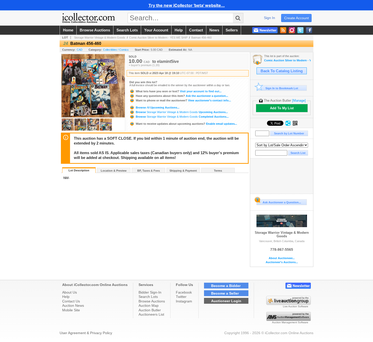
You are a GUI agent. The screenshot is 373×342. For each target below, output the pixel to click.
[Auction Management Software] (288, 320)
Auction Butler (150, 310)
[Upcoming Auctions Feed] (283, 30)
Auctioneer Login (226, 301)
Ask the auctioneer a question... (182, 95)
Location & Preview (114, 170)
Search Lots (148, 297)
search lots (127, 30)
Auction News (73, 305)
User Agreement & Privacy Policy (86, 333)
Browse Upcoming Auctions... (157, 107)
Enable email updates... (186, 123)
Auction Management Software (290, 322)
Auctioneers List (151, 314)
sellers (232, 30)
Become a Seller (225, 293)
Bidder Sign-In (150, 292)
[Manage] (299, 100)
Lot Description (79, 170)
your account (156, 30)
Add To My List (282, 108)
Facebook (184, 292)
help (179, 30)
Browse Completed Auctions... (182, 116)
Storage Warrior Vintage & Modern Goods (99, 37)
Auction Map (149, 305)
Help (66, 297)
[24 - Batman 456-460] (67, 130)
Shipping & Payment (183, 170)
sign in (269, 18)
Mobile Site (71, 310)
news (214, 30)
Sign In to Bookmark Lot (281, 88)
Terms (218, 170)
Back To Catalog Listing (282, 71)
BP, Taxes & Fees (148, 170)
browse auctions (95, 30)
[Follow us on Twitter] (300, 30)
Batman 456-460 (201, 37)
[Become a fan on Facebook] (309, 30)
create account (296, 18)
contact (196, 30)
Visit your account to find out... (179, 91)
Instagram (184, 301)
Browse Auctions (152, 301)
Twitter (181, 297)
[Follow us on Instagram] (292, 30)
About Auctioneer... (282, 258)
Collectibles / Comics (116, 49)
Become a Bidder (226, 286)
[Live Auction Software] (288, 304)
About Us (69, 292)
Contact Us (71, 301)
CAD (79, 49)
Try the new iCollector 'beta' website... (186, 5)
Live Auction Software (295, 306)
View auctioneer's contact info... (183, 100)
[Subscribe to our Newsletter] (265, 30)
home (68, 30)
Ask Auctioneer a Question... (282, 202)
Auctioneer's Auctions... (282, 262)
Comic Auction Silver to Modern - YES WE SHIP (158, 37)
